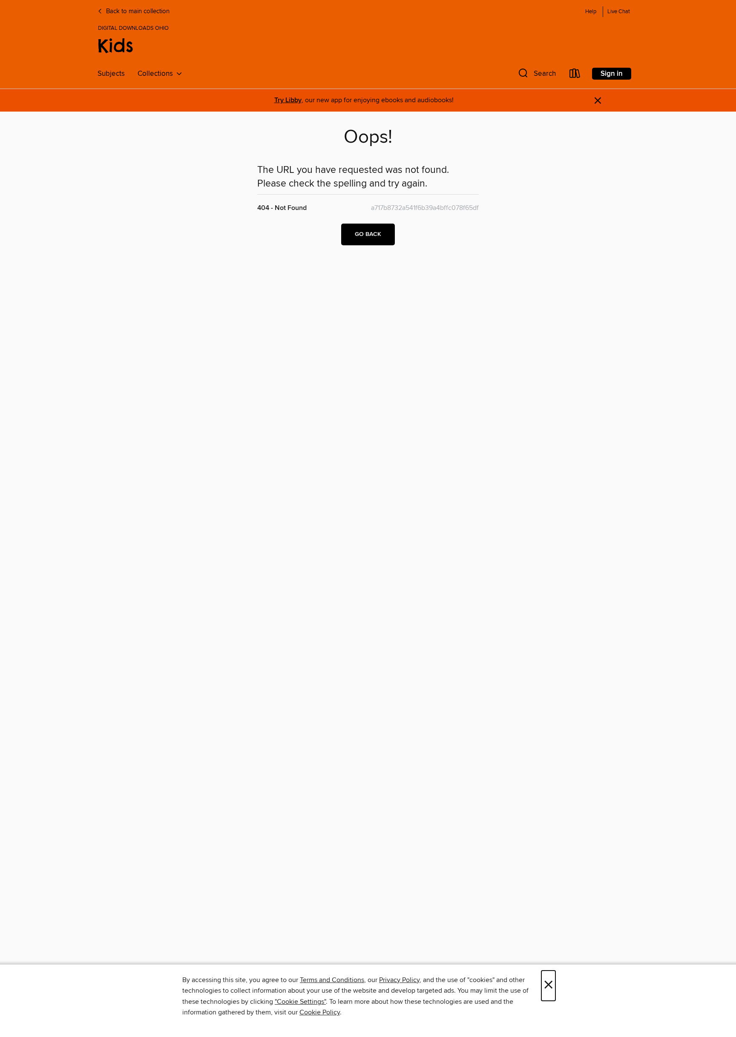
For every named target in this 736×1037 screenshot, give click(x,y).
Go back (368, 234)
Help (590, 12)
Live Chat (618, 12)
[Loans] (575, 75)
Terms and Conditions (332, 980)
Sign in (612, 73)
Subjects (111, 73)
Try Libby (288, 100)
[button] (536, 75)
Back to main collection (137, 11)
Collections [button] (157, 73)
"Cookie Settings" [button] (300, 1001)
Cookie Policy (319, 1012)
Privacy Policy (399, 980)
